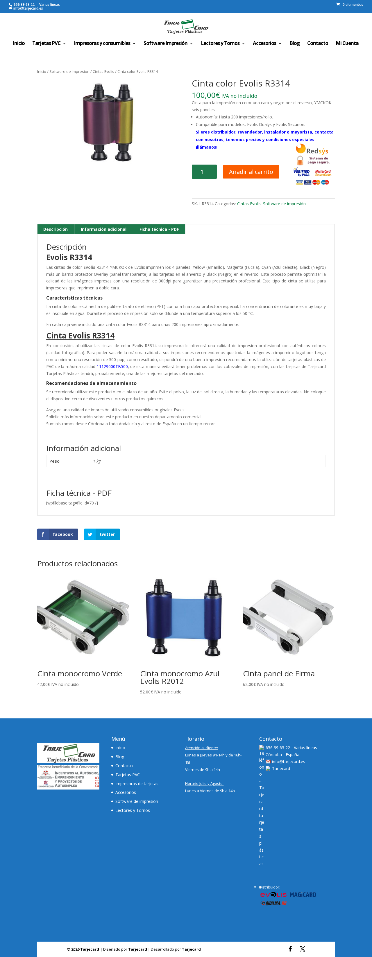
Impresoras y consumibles (102, 43)
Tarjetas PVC (46, 43)
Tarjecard (281, 768)
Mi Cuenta (347, 43)
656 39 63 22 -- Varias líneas (36, 4)
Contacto (317, 43)
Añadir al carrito (251, 172)
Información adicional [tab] (103, 229)
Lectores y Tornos (220, 43)
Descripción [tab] (55, 229)
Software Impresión (165, 43)
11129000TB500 (112, 366)
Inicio (19, 43)
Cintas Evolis (103, 71)
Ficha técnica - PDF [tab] (159, 229)
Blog (294, 43)
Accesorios (264, 43)
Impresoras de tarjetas (136, 783)
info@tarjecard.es (288, 761)
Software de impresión (69, 71)
